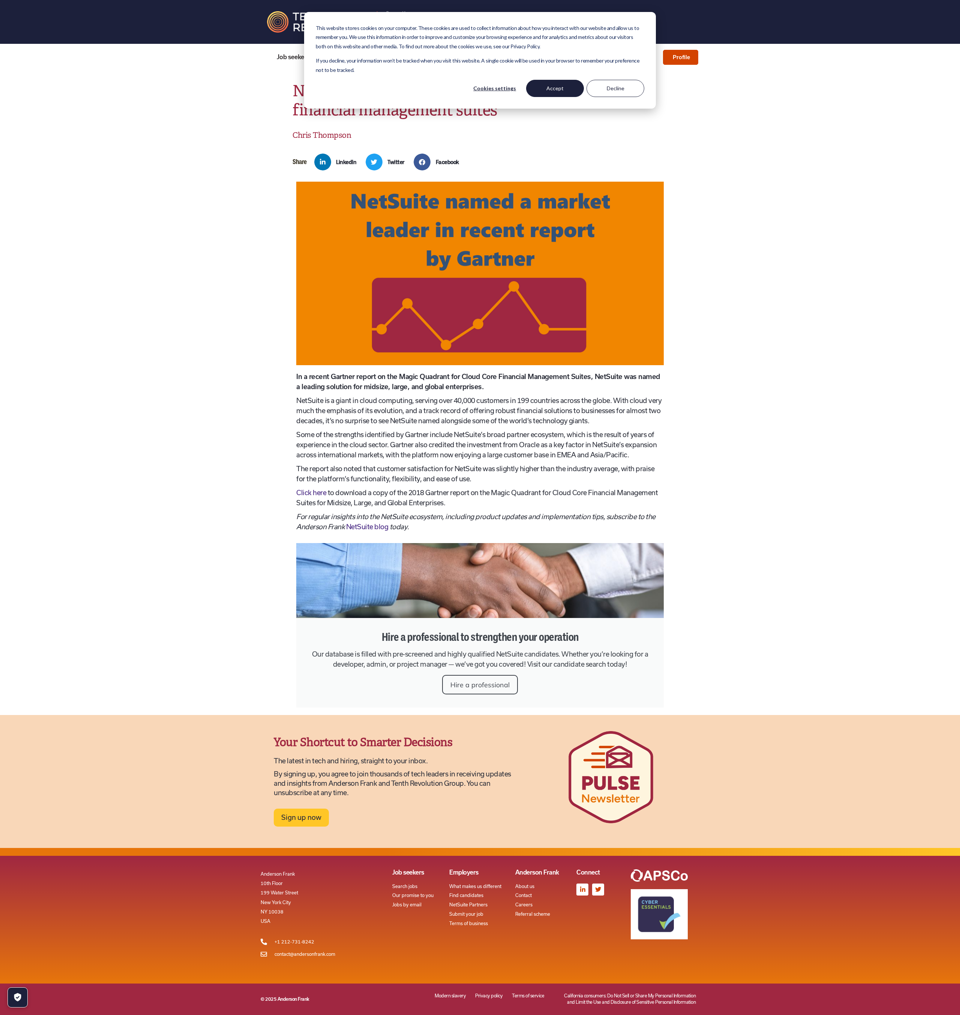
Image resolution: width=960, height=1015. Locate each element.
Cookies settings (494, 88)
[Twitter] (598, 890)
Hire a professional (480, 684)
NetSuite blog (367, 527)
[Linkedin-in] (582, 890)
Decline (615, 88)
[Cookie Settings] (18, 997)
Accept (555, 88)
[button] (338, 162)
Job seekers (293, 57)
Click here (311, 493)
